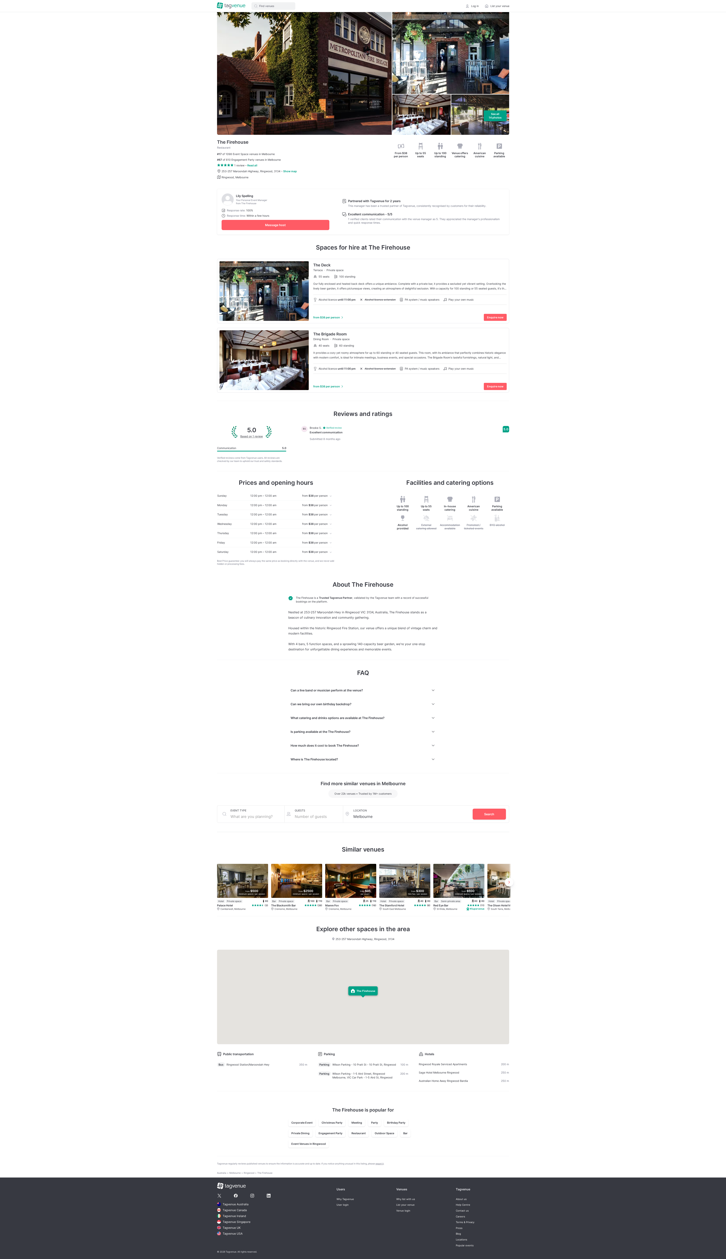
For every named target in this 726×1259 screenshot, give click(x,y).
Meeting (356, 1122)
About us (461, 1199)
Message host (275, 225)
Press (459, 1228)
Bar (405, 1133)
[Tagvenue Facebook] (236, 1196)
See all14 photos (495, 115)
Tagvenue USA (233, 1233)
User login (343, 1204)
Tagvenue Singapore (237, 1222)
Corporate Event (302, 1122)
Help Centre (463, 1204)
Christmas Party (332, 1122)
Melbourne (235, 1172)
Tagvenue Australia (235, 1204)
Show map (290, 171)
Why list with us (405, 1199)
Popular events (465, 1245)
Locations (461, 1239)
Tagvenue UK (232, 1228)
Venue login (403, 1210)
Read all (252, 165)
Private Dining (300, 1133)
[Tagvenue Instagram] (252, 1196)
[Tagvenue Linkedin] (269, 1196)
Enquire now (495, 317)
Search (489, 814)
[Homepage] (231, 5)
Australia (221, 1172)
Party (374, 1122)
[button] (273, 6)
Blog (458, 1233)
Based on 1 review (251, 436)
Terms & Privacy (465, 1222)
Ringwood (249, 1172)
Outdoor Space (384, 1133)
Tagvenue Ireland (234, 1216)
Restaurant (358, 1133)
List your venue (405, 1204)
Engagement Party (330, 1133)
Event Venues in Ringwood (308, 1143)
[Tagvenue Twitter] (219, 1196)
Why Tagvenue (345, 1199)
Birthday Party (396, 1122)
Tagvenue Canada (235, 1210)
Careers (460, 1216)
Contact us (462, 1210)
